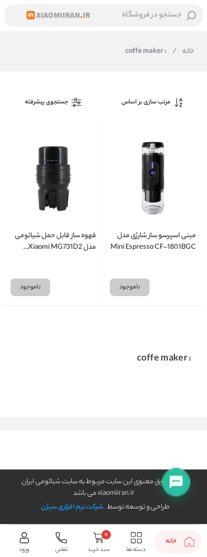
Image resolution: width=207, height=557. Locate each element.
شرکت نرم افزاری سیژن (72, 507)
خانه (183, 52)
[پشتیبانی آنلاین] (176, 482)
